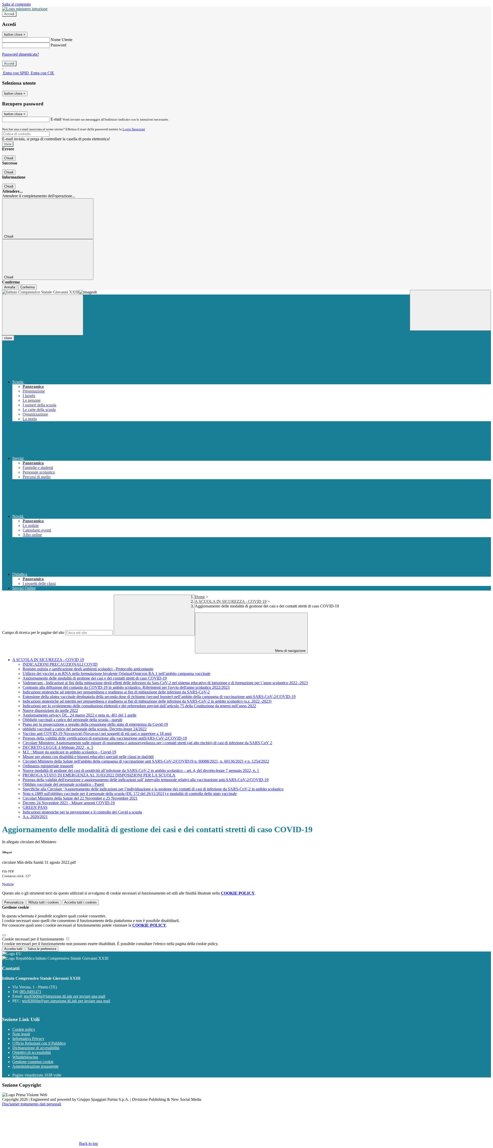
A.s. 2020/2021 (35, 817)
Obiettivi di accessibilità (31, 1052)
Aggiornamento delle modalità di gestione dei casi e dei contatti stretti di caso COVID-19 (95, 678)
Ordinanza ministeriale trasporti (48, 766)
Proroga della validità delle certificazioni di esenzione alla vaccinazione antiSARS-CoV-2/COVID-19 (105, 738)
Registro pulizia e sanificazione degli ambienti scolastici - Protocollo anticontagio (88, 669)
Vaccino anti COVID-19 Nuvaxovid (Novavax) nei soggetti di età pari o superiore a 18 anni (97, 733)
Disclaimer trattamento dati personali (31, 1104)
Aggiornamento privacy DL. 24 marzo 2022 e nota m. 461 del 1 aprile (79, 715)
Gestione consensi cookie (32, 1061)
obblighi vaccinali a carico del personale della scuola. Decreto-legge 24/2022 (85, 729)
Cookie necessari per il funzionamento (33, 939)
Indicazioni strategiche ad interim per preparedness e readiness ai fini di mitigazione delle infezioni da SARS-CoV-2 (116, 692)
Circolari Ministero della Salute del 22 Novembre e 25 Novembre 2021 (80, 798)
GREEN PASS (35, 807)
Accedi (9, 14)
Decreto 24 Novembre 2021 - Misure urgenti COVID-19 (69, 803)
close (8, 338)
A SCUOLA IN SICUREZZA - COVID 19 (231, 601)
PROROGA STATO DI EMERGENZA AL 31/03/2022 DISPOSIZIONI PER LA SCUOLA (99, 775)
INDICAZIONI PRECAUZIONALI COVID (60, 664)
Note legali (21, 1034)
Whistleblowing (25, 1057)
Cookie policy (23, 1029)
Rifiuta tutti (44, 902)
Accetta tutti (80, 902)
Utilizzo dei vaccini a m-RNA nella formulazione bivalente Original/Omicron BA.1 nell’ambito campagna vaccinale (116, 673)
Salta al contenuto (16, 4)
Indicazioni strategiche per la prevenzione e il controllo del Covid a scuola (82, 812)
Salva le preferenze (41, 949)
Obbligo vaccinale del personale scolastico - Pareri (63, 784)
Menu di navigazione (290, 651)
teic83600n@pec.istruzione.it (66, 1001)
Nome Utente (61, 39)
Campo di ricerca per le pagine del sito (33, 632)
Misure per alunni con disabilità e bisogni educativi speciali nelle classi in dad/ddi (88, 756)
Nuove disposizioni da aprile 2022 (50, 710)
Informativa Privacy (28, 1038)
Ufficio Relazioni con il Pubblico (39, 1043)
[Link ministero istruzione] (25, 9)
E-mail (56, 119)
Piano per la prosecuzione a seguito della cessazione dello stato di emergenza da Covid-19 (95, 724)
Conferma (27, 287)
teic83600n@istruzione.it (64, 996)
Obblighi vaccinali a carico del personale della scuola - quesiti (72, 720)
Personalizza (13, 902)
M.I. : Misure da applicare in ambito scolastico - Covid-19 (69, 752)
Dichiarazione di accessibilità (35, 1048)
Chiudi (8, 158)
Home (200, 597)
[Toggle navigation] (42, 315)
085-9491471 (30, 991)
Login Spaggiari (133, 129)
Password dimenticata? (20, 54)
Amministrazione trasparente (35, 1066)
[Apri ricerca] (450, 310)
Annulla (9, 287)
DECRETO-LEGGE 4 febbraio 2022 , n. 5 (58, 747)
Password (58, 45)
